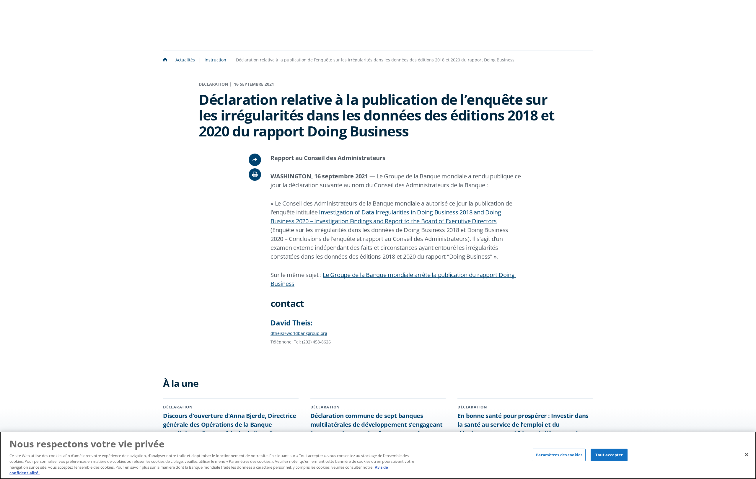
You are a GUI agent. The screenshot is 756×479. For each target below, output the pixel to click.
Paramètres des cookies (559, 454)
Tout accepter (609, 454)
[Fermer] (746, 454)
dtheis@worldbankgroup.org (299, 333)
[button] (255, 174)
